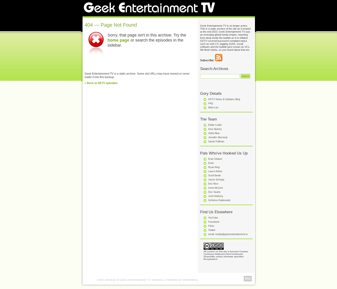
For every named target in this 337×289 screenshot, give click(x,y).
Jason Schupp (216, 179)
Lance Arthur (215, 171)
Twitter (211, 230)
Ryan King (214, 167)
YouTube (213, 217)
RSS (248, 278)
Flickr (211, 225)
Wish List (213, 107)
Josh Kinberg (215, 196)
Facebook (213, 221)
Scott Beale (214, 175)
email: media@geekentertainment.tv (228, 234)
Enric (211, 163)
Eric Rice (213, 183)
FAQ (210, 103)
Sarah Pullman (216, 141)
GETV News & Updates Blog (224, 99)
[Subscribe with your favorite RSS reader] (218, 60)
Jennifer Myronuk (218, 137)
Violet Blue (214, 133)
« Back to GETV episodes (101, 83)
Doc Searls (214, 192)
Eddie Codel (214, 124)
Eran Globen (215, 158)
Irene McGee (215, 187)
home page (118, 40)
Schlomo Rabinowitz (219, 200)
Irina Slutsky (215, 129)
